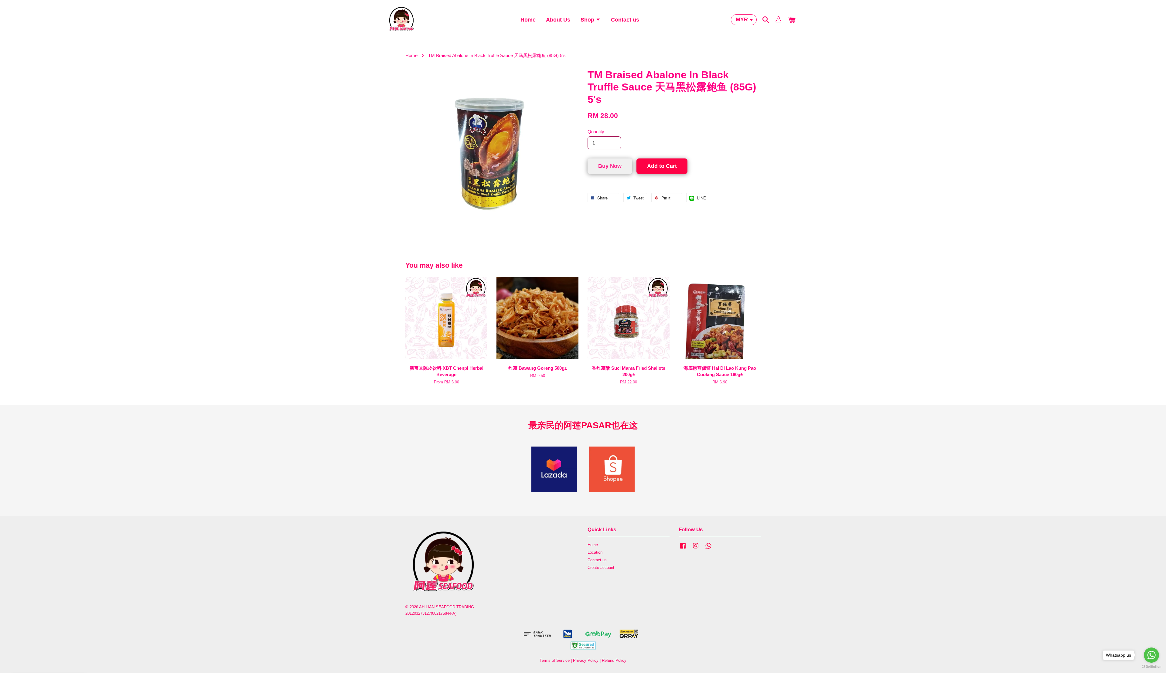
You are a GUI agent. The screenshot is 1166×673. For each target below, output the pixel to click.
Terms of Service (555, 660)
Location (595, 552)
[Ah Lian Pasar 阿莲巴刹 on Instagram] (695, 548)
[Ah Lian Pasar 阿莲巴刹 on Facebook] (683, 548)
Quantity (596, 131)
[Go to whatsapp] (1151, 655)
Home (528, 20)
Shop (588, 20)
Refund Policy (614, 660)
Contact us (625, 20)
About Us (558, 20)
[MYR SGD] (744, 19)
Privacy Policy (585, 660)
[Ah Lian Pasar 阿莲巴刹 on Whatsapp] (708, 548)
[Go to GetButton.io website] (1151, 667)
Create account (601, 567)
